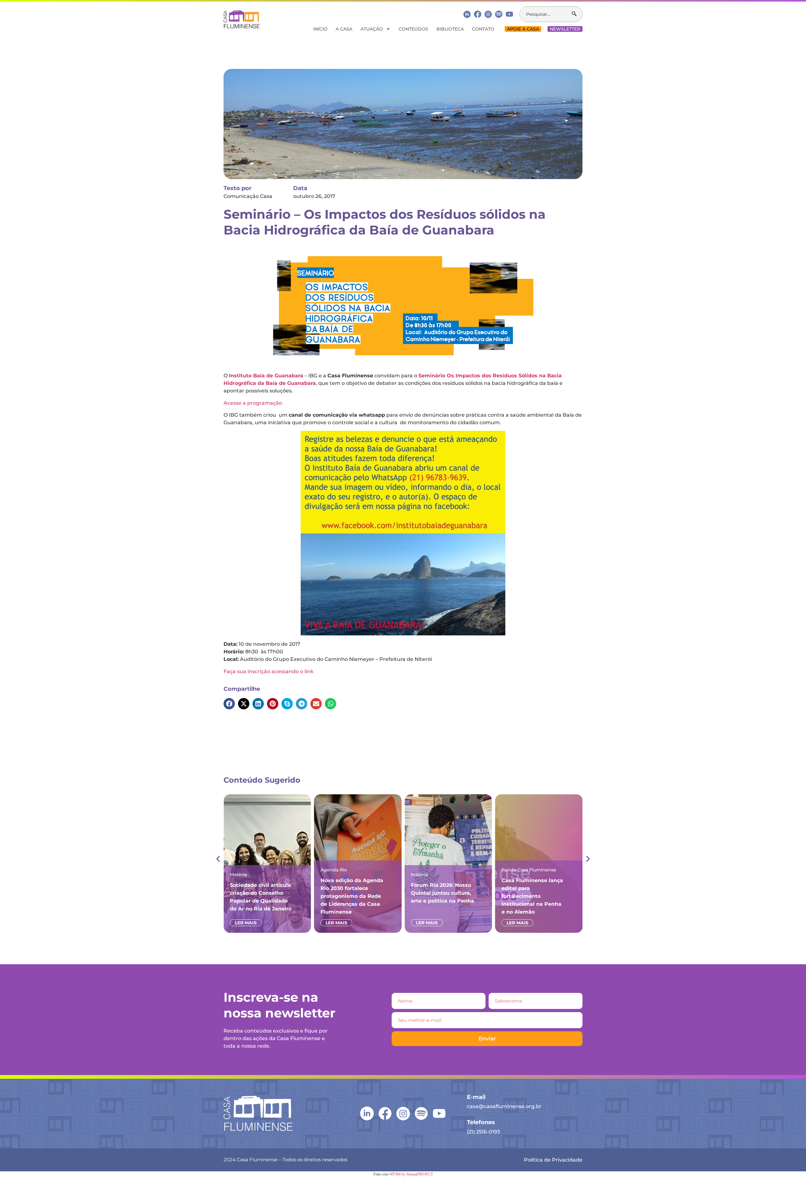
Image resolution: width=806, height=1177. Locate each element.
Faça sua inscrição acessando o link (269, 671)
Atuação (371, 29)
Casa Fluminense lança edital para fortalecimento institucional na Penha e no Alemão (532, 896)
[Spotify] (498, 14)
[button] (229, 703)
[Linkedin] (467, 14)
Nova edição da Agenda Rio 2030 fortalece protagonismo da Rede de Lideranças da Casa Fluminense (352, 896)
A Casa (344, 29)
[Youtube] (509, 14)
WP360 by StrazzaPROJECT (411, 1174)
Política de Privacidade (553, 1160)
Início (320, 29)
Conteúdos (413, 29)
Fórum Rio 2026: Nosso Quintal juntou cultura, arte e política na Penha (442, 893)
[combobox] (546, 14)
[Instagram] (488, 14)
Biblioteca (450, 29)
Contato (483, 29)
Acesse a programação (253, 403)
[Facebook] (477, 14)
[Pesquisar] (577, 14)
